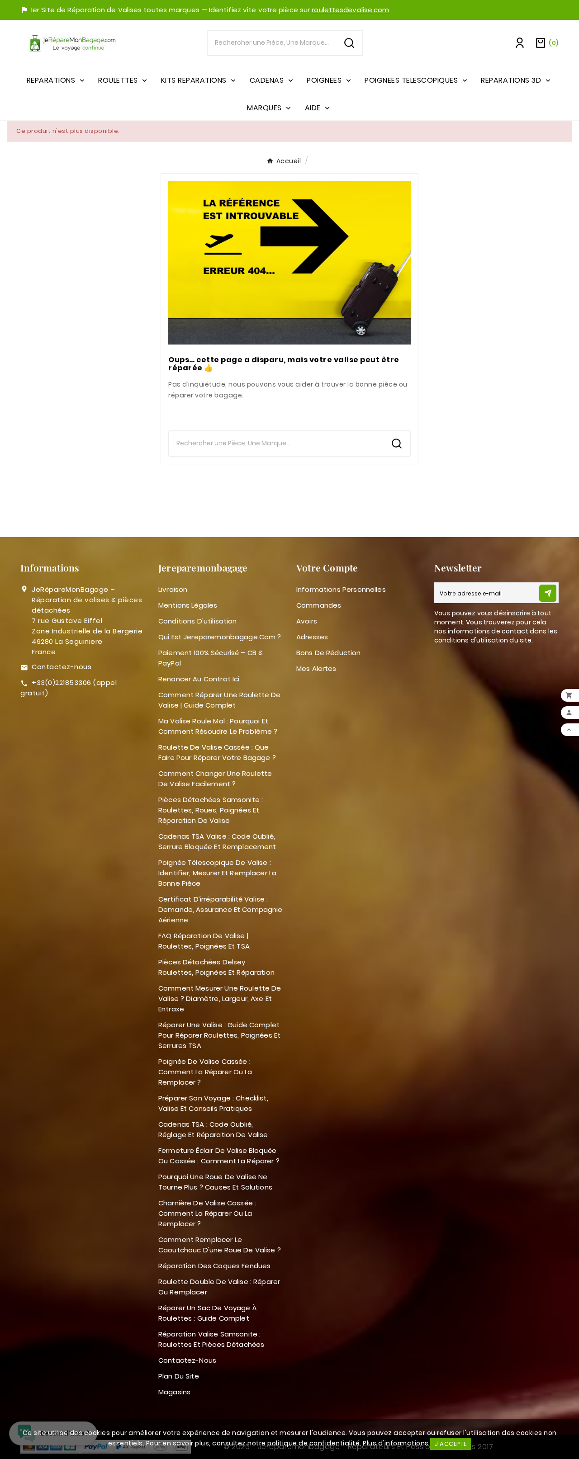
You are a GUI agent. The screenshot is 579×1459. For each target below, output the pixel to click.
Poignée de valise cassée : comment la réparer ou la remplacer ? (205, 1072)
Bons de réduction (328, 652)
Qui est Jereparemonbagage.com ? (219, 637)
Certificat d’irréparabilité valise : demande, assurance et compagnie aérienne (220, 909)
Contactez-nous (61, 666)
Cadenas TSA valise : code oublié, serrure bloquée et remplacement (217, 841)
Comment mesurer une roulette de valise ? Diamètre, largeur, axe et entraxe (219, 998)
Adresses (312, 637)
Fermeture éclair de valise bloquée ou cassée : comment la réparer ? (219, 1156)
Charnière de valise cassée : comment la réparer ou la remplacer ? (207, 1213)
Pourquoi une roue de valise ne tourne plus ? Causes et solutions (215, 1182)
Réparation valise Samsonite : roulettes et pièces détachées (211, 1339)
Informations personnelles (341, 589)
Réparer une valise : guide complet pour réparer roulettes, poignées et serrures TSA (219, 1035)
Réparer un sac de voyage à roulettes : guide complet (207, 1313)
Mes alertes (316, 668)
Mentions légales (187, 605)
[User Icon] (520, 43)
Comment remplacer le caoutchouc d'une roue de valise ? (219, 1245)
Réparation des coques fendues (214, 1265)
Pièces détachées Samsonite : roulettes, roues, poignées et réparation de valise (210, 810)
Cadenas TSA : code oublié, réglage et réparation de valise (213, 1129)
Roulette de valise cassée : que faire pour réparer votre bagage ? (217, 752)
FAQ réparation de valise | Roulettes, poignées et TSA (204, 941)
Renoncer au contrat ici (198, 679)
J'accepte (451, 1444)
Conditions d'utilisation (197, 621)
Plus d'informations (396, 1443)
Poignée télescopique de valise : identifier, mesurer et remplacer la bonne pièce (217, 873)
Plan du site (178, 1376)
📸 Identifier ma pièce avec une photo (289, 413)
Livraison (172, 589)
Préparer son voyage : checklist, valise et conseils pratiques (213, 1103)
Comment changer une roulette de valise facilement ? (215, 779)
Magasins (174, 1392)
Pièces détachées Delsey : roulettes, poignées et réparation (216, 967)
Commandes (318, 605)
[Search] (349, 43)
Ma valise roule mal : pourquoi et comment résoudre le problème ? (218, 726)
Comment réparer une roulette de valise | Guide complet (219, 700)
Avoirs (306, 621)
